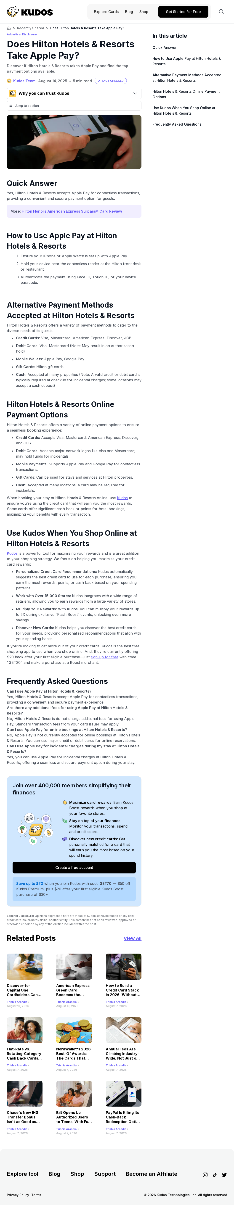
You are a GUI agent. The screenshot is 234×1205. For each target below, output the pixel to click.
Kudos (122, 498)
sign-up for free (104, 657)
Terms (36, 1195)
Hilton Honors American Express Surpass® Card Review (72, 211)
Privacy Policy (18, 1195)
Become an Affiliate (151, 1174)
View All (132, 938)
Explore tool (22, 1174)
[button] (111, 81)
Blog (54, 1174)
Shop (77, 1174)
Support (105, 1174)
